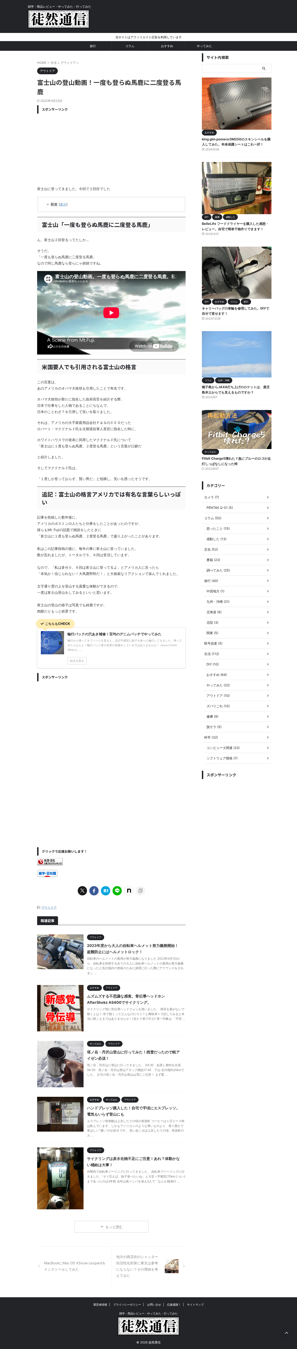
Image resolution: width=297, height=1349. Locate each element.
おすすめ (167, 46)
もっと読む (114, 1227)
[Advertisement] (111, 148)
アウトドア (49, 907)
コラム (129, 46)
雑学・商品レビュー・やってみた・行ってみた (148, 1313)
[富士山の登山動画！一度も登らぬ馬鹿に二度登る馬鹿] (105, 890)
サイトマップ (195, 1304)
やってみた (204, 46)
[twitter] (82, 890)
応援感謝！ (174, 1304)
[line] (117, 890)
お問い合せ (154, 1304)
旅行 (93, 46)
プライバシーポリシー (127, 1304)
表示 (63, 204)
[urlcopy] (140, 890)
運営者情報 (100, 1304)
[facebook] (94, 890)
